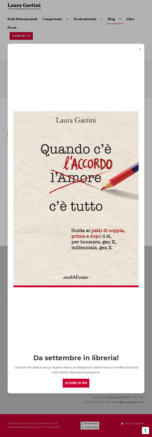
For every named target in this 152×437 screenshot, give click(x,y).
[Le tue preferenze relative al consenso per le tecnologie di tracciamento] (145, 430)
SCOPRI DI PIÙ (76, 383)
